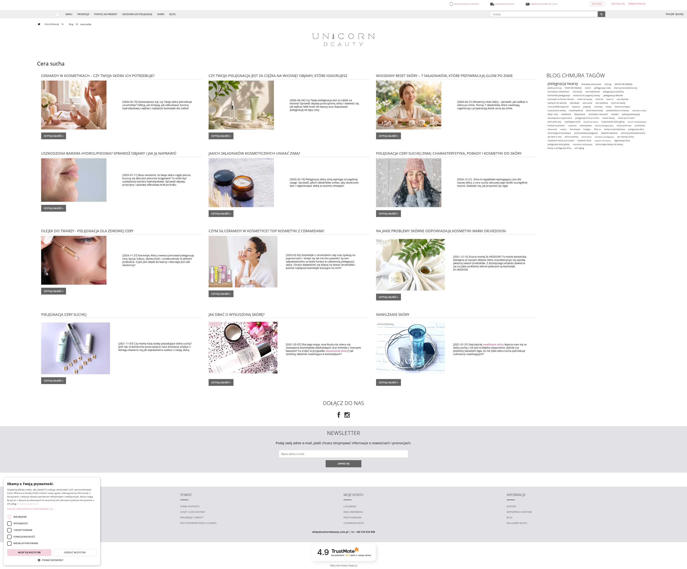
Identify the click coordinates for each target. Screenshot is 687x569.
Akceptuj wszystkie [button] (29, 552)
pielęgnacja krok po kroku (587, 118)
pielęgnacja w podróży (613, 91)
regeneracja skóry (622, 140)
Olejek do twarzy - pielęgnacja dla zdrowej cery (87, 230)
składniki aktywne (609, 133)
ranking (607, 84)
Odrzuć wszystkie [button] (75, 552)
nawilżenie (566, 114)
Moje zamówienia (353, 511)
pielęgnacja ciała (602, 87)
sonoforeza (640, 125)
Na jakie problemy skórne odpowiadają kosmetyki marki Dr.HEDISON (441, 230)
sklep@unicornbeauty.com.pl (330, 532)
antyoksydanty (576, 110)
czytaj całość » (53, 136)
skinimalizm (586, 137)
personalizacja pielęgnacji (586, 133)
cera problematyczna (558, 106)
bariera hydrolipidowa (614, 129)
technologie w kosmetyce (559, 133)
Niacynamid (579, 114)
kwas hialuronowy (594, 110)
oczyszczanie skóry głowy (613, 121)
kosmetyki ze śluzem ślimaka (561, 99)
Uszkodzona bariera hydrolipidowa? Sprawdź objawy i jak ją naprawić (109, 153)
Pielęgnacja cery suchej (63, 314)
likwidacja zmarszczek (591, 84)
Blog (509, 517)
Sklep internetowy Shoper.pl (343, 565)
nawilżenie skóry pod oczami (561, 140)
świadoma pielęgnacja (604, 137)
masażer (615, 114)
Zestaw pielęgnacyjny (604, 125)
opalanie (576, 106)
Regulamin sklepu (517, 523)
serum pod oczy (624, 125)
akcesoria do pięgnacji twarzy (586, 95)
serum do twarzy (623, 84)
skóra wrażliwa (571, 136)
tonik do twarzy (618, 103)
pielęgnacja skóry (636, 129)
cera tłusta (577, 91)
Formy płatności (190, 506)
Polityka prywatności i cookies (198, 523)
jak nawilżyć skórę (625, 136)
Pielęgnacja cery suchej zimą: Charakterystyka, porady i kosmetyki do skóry (449, 153)
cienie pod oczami (626, 118)
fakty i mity (553, 114)
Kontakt (597, 3)
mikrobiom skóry (639, 110)
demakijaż (574, 103)
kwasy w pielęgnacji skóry (559, 148)
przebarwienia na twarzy (617, 110)
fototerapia (575, 129)
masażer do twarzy (603, 140)
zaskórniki (572, 125)
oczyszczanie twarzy (557, 110)
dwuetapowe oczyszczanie (560, 118)
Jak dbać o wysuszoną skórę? (237, 314)
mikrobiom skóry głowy (582, 144)
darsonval (552, 129)
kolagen (587, 129)
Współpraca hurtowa (519, 511)
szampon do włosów (557, 103)
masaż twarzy (608, 118)
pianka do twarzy (591, 121)
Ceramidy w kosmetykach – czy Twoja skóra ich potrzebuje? (98, 75)
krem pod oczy (554, 121)
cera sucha (587, 103)
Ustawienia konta (354, 523)
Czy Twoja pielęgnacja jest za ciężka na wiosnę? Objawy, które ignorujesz (278, 75)
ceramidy (598, 106)
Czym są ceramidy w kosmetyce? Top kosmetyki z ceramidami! (266, 230)
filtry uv (597, 129)
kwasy (609, 106)
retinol (588, 87)
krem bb (599, 99)
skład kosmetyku (622, 106)
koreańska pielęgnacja (559, 95)
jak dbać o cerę (554, 136)
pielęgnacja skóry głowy (559, 144)
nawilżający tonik (572, 121)
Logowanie (350, 506)
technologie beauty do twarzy (609, 144)
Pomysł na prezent (556, 125)
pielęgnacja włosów (613, 95)
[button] (52, 509)
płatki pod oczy (555, 87)
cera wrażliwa (601, 103)
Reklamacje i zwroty (192, 517)
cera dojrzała (622, 99)
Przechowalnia (352, 517)
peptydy (587, 106)
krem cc (609, 99)
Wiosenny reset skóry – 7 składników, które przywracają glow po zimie (444, 75)
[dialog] (52, 521)
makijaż (563, 129)
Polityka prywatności (28, 503)
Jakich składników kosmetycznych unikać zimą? (254, 153)
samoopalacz (586, 125)
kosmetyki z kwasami (598, 114)
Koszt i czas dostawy (192, 511)
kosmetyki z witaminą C (558, 91)
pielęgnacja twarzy (563, 83)
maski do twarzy (584, 99)
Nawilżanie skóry (392, 314)
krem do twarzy (573, 87)
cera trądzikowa (592, 91)
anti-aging (579, 148)
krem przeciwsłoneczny (625, 87)
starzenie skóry (584, 140)
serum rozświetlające (637, 121)
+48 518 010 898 (365, 532)
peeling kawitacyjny (631, 114)
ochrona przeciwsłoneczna (633, 133)
